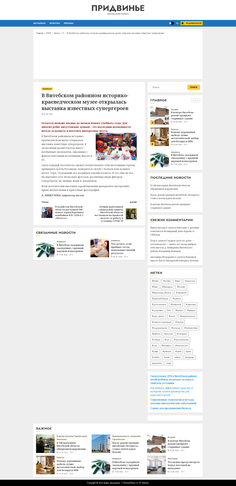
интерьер (189, 357)
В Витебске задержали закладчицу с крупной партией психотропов (70, 248)
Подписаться (193, 23)
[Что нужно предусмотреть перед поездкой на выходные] (156, 465)
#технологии (181, 345)
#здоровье (157, 310)
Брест (188, 351)
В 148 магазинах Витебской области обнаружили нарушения (71, 445)
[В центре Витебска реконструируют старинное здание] (159, 115)
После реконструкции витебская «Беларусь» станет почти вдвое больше (175, 196)
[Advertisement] (118, 57)
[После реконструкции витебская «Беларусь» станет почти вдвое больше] (101, 443)
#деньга (176, 298)
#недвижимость (187, 316)
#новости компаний (161, 322)
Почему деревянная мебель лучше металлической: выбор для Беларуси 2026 (185, 137)
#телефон (166, 345)
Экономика (62, 439)
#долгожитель (159, 304)
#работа (156, 333)
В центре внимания (65, 436)
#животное (176, 304)
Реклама (68, 23)
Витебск (156, 357)
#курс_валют (158, 316)
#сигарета (182, 333)
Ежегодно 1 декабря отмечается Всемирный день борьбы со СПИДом (174, 231)
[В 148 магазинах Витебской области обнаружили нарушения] (45, 443)
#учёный (167, 351)
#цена (178, 351)
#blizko (155, 281)
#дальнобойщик (160, 298)
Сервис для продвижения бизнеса (170, 408)
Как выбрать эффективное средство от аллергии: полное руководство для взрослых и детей (171, 391)
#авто (177, 281)
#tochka (167, 281)
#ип (169, 310)
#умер (155, 351)
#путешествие (191, 328)
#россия (168, 333)
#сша (154, 345)
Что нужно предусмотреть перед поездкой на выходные (184, 465)
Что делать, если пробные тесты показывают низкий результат (123, 248)
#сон (166, 339)
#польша (175, 328)
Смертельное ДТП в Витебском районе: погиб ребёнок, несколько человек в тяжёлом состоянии (173, 380)
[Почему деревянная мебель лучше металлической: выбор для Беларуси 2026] (159, 136)
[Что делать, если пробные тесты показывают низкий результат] (99, 248)
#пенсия (179, 322)
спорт (168, 363)
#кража (179, 310)
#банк (155, 286)
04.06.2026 (118, 257)
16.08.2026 (174, 472)
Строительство (118, 439)
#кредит (191, 310)
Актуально (39, 23)
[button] (177, 23)
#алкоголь (190, 281)
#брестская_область (162, 292)
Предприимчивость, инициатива (126, 436)
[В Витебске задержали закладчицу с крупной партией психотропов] (45, 248)
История (174, 109)
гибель (177, 357)
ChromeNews (129, 482)
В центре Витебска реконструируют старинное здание (182, 115)
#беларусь (167, 286)
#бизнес (181, 286)
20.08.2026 (177, 122)
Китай (166, 357)
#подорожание (159, 328)
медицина (157, 363)
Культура (55, 23)
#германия (181, 292)
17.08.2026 (63, 255)
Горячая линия (80, 436)
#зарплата (191, 304)
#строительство (181, 339)
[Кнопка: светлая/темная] (171, 23)
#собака (156, 339)
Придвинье (118, 8)
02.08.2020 (48, 114)
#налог (172, 316)
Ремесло (175, 129)
